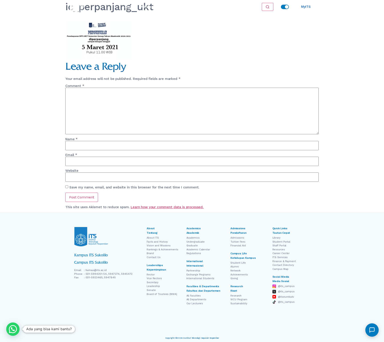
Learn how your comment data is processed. (167, 207)
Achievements (239, 274)
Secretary (152, 282)
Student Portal (281, 241)
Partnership (193, 270)
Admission (148, 6)
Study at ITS (170, 6)
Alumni (234, 266)
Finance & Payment (284, 261)
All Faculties (193, 295)
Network (235, 270)
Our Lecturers (194, 303)
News (209, 6)
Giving (234, 278)
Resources (278, 249)
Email (71, 155)
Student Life (238, 262)
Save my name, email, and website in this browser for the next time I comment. (134, 187)
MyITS (306, 7)
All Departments (196, 299)
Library (276, 237)
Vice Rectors (154, 278)
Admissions (237, 237)
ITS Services (280, 257)
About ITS (153, 237)
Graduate (192, 245)
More (222, 6)
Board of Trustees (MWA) (162, 294)
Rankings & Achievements (162, 249)
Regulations (193, 253)
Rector (150, 274)
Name (71, 139)
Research (193, 6)
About (129, 6)
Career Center (281, 253)
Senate (151, 290)
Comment (74, 86)
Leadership (153, 286)
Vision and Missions (158, 245)
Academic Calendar (198, 249)
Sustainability (238, 303)
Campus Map (280, 269)
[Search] (267, 7)
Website (71, 170)
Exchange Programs (198, 274)
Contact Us (153, 257)
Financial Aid (238, 245)
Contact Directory (283, 265)
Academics (193, 237)
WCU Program (238, 299)
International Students (200, 278)
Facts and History (157, 241)
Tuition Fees (237, 241)
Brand (150, 253)
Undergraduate (195, 241)
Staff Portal (279, 245)
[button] (13, 329)
